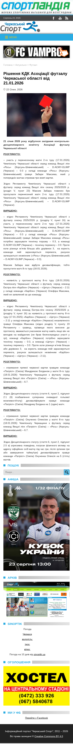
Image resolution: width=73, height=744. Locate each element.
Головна (8, 65)
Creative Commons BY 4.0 (48, 736)
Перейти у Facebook (36, 718)
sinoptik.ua (39, 654)
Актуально (21, 65)
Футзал (33, 65)
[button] (13, 37)
